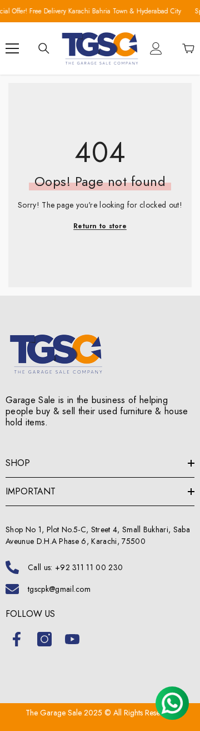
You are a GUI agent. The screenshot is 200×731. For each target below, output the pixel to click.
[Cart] (188, 48)
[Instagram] (44, 639)
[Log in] (156, 48)
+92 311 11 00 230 (89, 567)
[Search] (44, 48)
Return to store (100, 226)
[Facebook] (17, 639)
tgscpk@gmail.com (59, 589)
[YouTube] (72, 639)
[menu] (12, 48)
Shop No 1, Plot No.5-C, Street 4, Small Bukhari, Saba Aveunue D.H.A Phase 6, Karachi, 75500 (98, 535)
